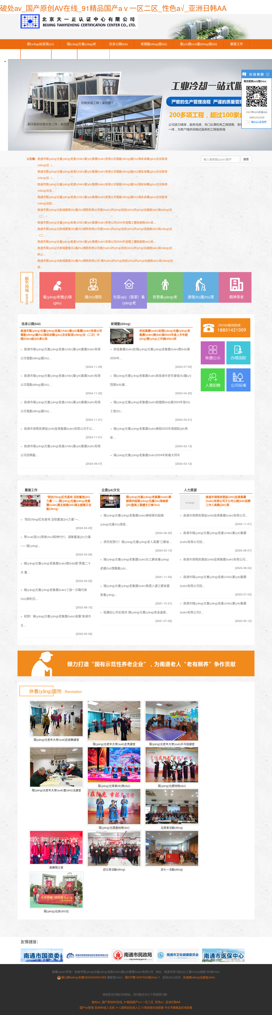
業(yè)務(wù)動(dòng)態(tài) (198, 44)
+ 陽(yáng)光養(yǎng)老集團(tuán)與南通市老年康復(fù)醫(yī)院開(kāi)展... (150, 379)
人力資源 (64, 54)
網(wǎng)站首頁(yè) (40, 44)
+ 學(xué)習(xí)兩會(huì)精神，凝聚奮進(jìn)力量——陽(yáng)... (56, 541)
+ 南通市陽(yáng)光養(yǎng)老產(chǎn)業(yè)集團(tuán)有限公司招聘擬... (61, 450)
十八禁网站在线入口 (128, 1007)
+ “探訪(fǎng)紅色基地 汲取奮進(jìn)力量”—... (50, 519)
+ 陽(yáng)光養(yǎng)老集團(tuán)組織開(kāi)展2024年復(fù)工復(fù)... (150, 406)
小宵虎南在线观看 (152, 1007)
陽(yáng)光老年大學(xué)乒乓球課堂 (172, 744)
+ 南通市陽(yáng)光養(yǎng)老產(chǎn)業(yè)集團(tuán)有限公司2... (213, 607)
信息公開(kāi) (118, 44)
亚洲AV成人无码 (105, 1007)
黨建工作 (236, 44)
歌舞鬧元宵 (56, 867)
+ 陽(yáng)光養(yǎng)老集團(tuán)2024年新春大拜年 (145, 455)
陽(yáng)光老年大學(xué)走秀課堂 (114, 744)
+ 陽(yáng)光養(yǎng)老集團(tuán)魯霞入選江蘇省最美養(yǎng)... (135, 590)
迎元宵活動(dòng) (114, 869)
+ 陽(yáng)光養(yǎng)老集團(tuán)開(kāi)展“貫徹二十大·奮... (56, 567)
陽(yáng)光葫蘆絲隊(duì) (114, 828)
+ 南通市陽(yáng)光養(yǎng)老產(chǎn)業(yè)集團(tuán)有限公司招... (213, 537)
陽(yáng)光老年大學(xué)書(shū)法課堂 (56, 790)
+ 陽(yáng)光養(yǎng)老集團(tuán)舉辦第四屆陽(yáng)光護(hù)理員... (132, 519)
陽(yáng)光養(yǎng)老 (81, 44)
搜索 (246, 159)
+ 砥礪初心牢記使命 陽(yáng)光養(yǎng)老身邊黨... (134, 612)
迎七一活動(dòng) (172, 869)
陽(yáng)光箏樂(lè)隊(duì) (114, 786)
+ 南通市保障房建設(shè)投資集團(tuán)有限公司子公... (57, 428)
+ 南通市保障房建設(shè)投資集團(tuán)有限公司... (214, 515)
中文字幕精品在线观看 (178, 1007)
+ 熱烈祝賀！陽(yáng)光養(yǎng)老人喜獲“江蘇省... (135, 542)
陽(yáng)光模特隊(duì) (172, 786)
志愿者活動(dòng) (172, 828)
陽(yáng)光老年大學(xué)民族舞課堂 (56, 740)
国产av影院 (87, 1007)
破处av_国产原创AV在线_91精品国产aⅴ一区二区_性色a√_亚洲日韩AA (113, 8)
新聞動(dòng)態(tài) (154, 44)
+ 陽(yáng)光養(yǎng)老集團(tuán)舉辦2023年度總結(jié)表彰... (149, 432)
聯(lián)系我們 (93, 54)
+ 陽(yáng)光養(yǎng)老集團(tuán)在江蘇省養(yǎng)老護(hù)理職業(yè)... (134, 563)
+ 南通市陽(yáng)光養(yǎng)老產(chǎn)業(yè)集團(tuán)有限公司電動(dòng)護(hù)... (61, 353)
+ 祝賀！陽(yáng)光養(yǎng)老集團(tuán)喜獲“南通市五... (56, 620)
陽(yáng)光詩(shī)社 (56, 911)
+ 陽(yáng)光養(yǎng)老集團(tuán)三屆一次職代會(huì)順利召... (54, 594)
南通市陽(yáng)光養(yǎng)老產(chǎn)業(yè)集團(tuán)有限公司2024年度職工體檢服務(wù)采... (96, 222)
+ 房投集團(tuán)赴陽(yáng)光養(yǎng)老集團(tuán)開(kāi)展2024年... (150, 353)
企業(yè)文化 (36, 54)
